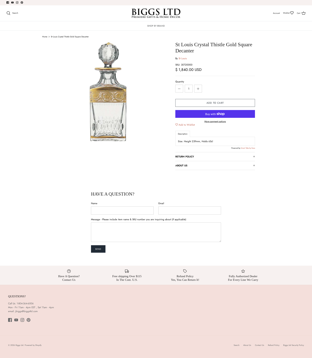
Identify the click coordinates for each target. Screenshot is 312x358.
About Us (247, 345)
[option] (108, 92)
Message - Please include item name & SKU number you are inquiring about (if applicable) (138, 219)
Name (94, 203)
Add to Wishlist (187, 125)
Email (161, 203)
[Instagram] (17, 2)
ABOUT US (181, 165)
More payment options (215, 121)
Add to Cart (215, 103)
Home (44, 36)
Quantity (179, 81)
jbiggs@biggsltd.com (26, 311)
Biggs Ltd (19, 345)
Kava (253, 148)
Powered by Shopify (33, 345)
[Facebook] (7, 2)
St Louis (183, 58)
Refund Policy (273, 345)
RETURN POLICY (184, 156)
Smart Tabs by (246, 148)
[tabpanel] (215, 141)
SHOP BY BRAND (156, 25)
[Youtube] (12, 2)
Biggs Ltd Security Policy (293, 345)
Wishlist (286, 13)
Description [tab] (182, 133)
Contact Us (259, 345)
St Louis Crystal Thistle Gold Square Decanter (70, 36)
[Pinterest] (22, 2)
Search (236, 345)
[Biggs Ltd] (156, 13)
